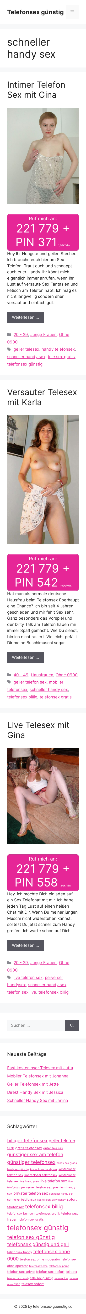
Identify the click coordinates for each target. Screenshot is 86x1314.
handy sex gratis (67, 1163)
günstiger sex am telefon (35, 1154)
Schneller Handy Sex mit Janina (37, 1100)
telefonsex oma (38, 1266)
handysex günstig (18, 1169)
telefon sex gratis (31, 1219)
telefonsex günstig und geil (38, 1244)
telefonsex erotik (48, 1213)
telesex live (61, 1278)
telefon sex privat (21, 1272)
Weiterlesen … (25, 317)
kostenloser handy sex (43, 1169)
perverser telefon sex (36, 1187)
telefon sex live (21, 992)
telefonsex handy (19, 1252)
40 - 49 (21, 674)
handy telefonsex (58, 349)
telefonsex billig (22, 697)
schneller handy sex (26, 356)
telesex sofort (33, 1284)
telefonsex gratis (56, 697)
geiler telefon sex (30, 682)
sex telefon (44, 1199)
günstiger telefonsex (31, 1162)
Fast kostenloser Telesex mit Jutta (40, 1067)
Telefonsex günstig (35, 12)
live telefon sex (28, 977)
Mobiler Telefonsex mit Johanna (38, 1076)
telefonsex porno (59, 1266)
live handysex (29, 1181)
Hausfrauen (42, 674)
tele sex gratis (61, 356)
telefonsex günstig (25, 364)
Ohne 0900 (67, 674)
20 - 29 (21, 334)
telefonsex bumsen (20, 1213)
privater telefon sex (30, 1193)
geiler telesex (26, 349)
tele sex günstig (41, 1278)
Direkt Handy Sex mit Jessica (35, 1092)
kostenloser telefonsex (40, 1175)
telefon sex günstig (31, 1237)
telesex (71, 1272)
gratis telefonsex (28, 1148)
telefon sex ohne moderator (40, 1259)
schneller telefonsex (21, 1199)
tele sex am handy (18, 1278)
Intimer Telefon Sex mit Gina (36, 89)
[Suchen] (72, 1025)
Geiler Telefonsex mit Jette (33, 1084)
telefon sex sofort (50, 1272)
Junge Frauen (43, 334)
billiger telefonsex (27, 1140)
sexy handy (59, 1199)
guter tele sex (53, 1148)
